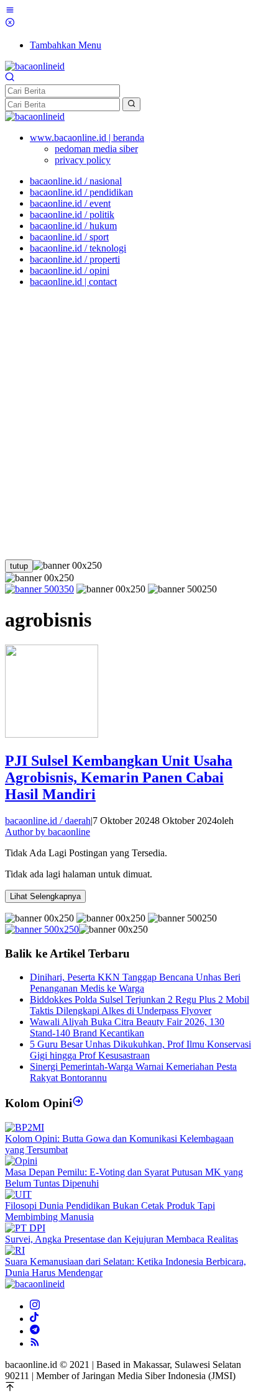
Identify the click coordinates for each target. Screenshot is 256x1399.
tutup (19, 566)
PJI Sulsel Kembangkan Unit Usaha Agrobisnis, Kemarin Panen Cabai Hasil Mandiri (118, 777)
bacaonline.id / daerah (48, 820)
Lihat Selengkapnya (45, 896)
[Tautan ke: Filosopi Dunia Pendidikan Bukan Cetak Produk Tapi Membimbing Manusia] (18, 1194)
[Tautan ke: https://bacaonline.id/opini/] (78, 1103)
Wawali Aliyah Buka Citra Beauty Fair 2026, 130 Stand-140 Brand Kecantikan (127, 1027)
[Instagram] (35, 1306)
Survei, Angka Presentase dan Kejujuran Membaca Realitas (121, 1239)
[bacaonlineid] (35, 66)
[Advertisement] (128, 425)
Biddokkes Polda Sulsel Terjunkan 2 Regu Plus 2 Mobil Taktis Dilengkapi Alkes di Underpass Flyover (139, 1005)
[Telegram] (35, 1331)
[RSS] (35, 1343)
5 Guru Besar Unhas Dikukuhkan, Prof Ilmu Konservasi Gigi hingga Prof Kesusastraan (140, 1050)
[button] (131, 104)
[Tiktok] (34, 1318)
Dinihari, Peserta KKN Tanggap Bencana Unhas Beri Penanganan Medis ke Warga (135, 983)
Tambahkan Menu (65, 45)
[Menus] (10, 11)
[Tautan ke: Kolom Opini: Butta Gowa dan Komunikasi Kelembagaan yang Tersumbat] (24, 1127)
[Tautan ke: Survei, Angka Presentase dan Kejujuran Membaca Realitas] (25, 1228)
